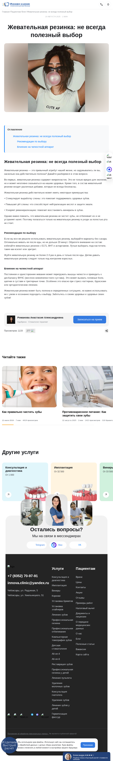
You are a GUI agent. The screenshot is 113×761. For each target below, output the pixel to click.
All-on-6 (56, 659)
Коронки (56, 596)
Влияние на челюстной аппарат (35, 147)
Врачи (79, 577)
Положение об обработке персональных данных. (28, 734)
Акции (79, 592)
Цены (79, 582)
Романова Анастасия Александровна (40, 317)
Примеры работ (84, 603)
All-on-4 (56, 654)
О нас (79, 633)
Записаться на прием (89, 319)
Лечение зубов (60, 614)
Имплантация (59, 585)
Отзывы (80, 597)
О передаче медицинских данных (83, 625)
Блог (78, 639)
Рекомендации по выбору (32, 141)
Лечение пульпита (62, 678)
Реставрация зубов (62, 664)
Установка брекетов (62, 601)
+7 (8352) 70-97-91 (23, 576)
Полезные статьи (85, 644)
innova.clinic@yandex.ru (28, 583)
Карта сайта (82, 654)
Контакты (81, 587)
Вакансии (81, 649)
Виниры (56, 590)
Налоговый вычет (85, 608)
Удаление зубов (60, 700)
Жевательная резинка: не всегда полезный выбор (42, 136)
